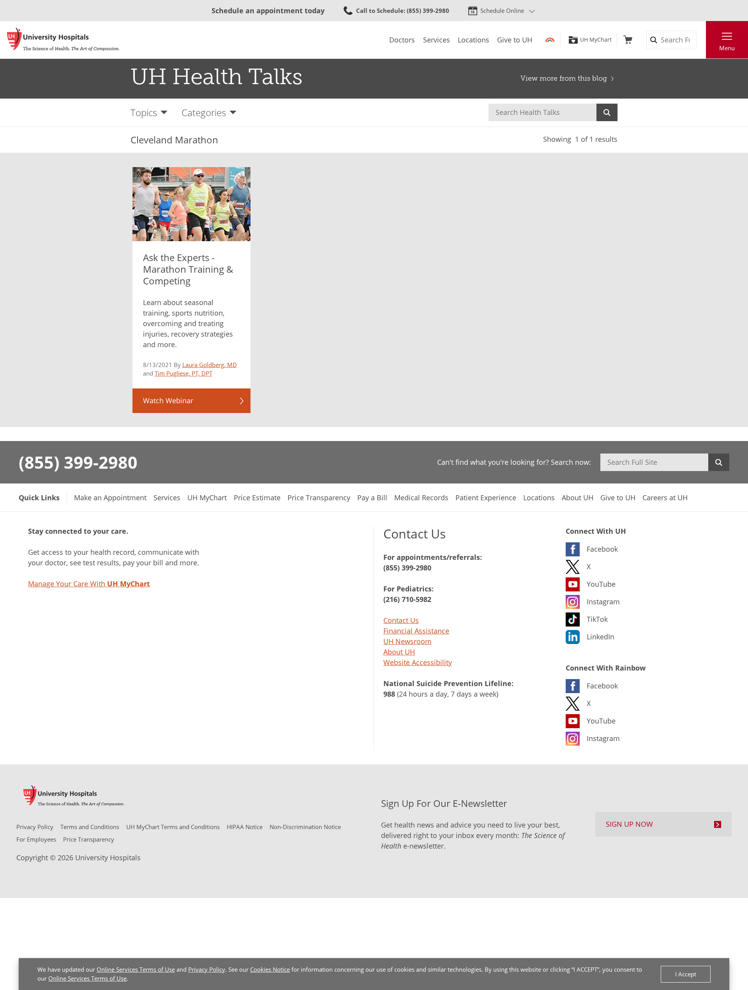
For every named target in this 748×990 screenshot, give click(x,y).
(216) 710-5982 (407, 599)
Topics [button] (144, 112)
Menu (727, 48)
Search (606, 112)
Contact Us (401, 620)
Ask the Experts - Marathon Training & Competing (188, 269)
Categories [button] (204, 112)
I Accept (685, 974)
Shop (628, 40)
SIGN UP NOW (629, 824)
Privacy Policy (206, 969)
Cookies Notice (270, 969)
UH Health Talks (217, 77)
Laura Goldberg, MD (209, 365)
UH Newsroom (407, 641)
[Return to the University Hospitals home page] (63, 39)
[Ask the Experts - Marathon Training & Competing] (191, 204)
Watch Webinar (168, 400)
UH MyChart (596, 39)
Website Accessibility (417, 662)
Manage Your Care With (89, 583)
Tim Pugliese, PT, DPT (183, 373)
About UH (399, 651)
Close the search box (701, 39)
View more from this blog (563, 78)
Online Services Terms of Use (136, 969)
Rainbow (550, 40)
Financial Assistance (416, 630)
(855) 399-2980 (78, 462)
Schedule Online (502, 10)
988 (389, 694)
